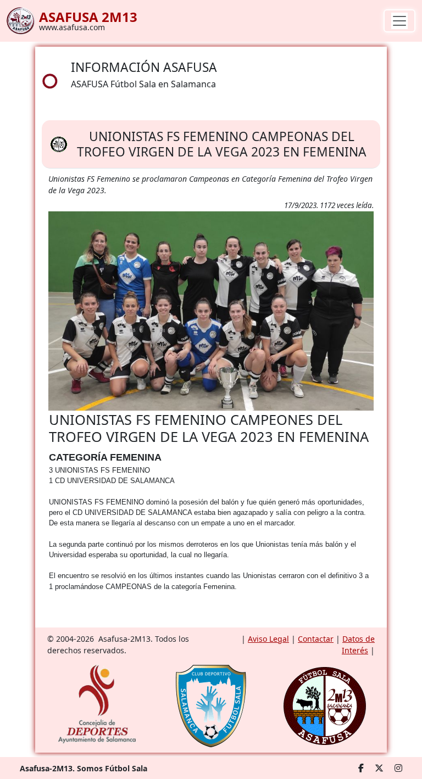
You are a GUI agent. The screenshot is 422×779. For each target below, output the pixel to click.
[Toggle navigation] (399, 20)
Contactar (316, 639)
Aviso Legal (268, 639)
